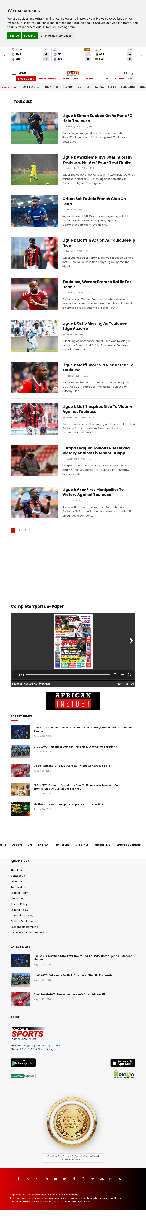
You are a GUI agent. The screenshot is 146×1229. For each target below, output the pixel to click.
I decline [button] (29, 35)
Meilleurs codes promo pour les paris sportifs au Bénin (69, 804)
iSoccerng (103, 845)
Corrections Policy (22, 915)
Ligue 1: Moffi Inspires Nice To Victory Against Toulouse (97, 409)
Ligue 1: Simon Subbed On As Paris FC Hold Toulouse (97, 118)
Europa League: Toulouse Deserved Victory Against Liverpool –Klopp (96, 451)
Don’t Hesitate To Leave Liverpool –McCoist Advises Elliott (72, 766)
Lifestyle (81, 845)
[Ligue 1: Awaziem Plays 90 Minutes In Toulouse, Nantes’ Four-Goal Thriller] (34, 169)
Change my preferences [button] (56, 35)
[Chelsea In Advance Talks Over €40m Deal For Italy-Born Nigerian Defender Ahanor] (20, 732)
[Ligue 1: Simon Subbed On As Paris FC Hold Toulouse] (34, 128)
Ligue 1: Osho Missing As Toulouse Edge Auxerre (94, 326)
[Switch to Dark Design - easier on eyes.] (132, 73)
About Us (16, 870)
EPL (108, 78)
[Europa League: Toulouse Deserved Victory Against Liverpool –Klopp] (34, 460)
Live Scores (26, 78)
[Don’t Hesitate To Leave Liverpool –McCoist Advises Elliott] (20, 770)
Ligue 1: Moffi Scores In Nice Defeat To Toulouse (98, 368)
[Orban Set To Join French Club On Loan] (34, 211)
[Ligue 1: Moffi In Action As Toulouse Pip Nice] (34, 252)
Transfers (61, 845)
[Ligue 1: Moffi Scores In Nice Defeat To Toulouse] (34, 377)
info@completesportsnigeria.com (41, 1045)
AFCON (88, 78)
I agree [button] (14, 35)
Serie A (132, 78)
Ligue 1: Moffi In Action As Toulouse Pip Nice (98, 243)
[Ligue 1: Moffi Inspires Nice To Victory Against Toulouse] (34, 419)
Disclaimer (17, 898)
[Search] (126, 73)
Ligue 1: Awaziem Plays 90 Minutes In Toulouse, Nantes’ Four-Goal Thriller (97, 160)
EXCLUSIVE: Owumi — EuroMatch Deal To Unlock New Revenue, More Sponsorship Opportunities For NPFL (77, 786)
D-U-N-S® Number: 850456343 (30, 932)
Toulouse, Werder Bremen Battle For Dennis (96, 284)
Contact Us (18, 876)
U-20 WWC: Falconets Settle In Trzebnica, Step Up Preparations (75, 747)
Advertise (16, 881)
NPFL (76, 78)
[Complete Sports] (73, 73)
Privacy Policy (19, 904)
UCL (99, 78)
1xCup (65, 78)
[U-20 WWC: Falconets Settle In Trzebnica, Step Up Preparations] (20, 751)
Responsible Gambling (24, 927)
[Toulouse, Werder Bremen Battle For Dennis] (34, 294)
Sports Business (129, 845)
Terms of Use (19, 887)
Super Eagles (48, 78)
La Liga (119, 78)
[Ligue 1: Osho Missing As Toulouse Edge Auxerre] (34, 335)
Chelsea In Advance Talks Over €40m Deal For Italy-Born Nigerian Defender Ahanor (83, 729)
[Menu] (19, 73)
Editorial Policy (19, 910)
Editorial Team (19, 893)
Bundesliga (128, 86)
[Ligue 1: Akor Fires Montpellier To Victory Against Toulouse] (34, 502)
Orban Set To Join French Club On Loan (94, 201)
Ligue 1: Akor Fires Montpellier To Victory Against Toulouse (93, 492)
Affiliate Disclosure (22, 921)
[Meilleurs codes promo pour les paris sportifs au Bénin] (20, 809)
